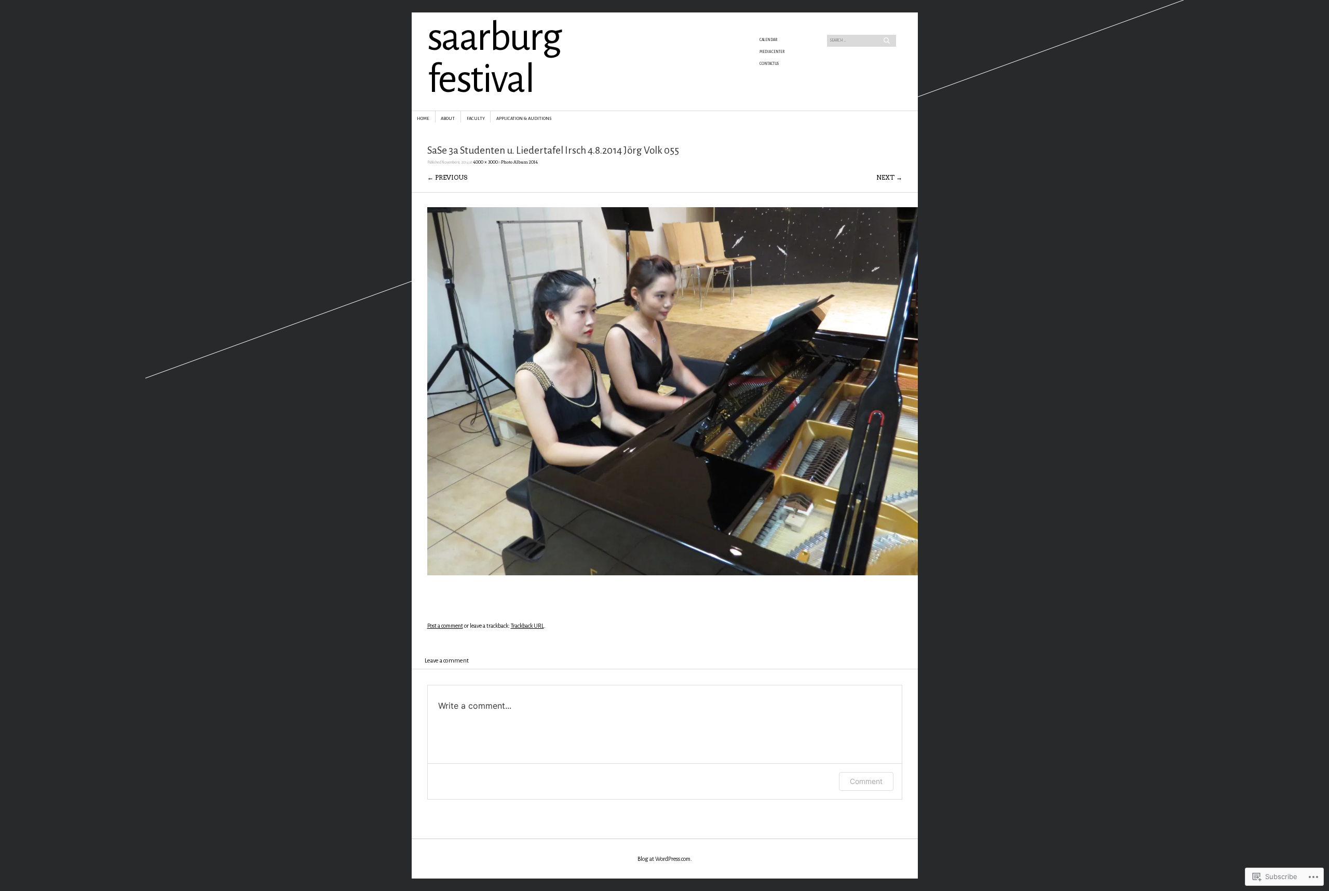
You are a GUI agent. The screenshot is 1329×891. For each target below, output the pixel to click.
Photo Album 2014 (519, 162)
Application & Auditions (523, 118)
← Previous (447, 177)
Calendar (768, 40)
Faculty (476, 118)
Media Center (772, 52)
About (448, 118)
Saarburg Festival (494, 58)
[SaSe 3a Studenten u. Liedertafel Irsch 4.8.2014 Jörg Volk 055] (672, 573)
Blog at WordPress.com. (665, 859)
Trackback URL (527, 626)
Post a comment (445, 626)
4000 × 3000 (485, 162)
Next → (889, 177)
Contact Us (769, 64)
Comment (866, 781)
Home (423, 118)
